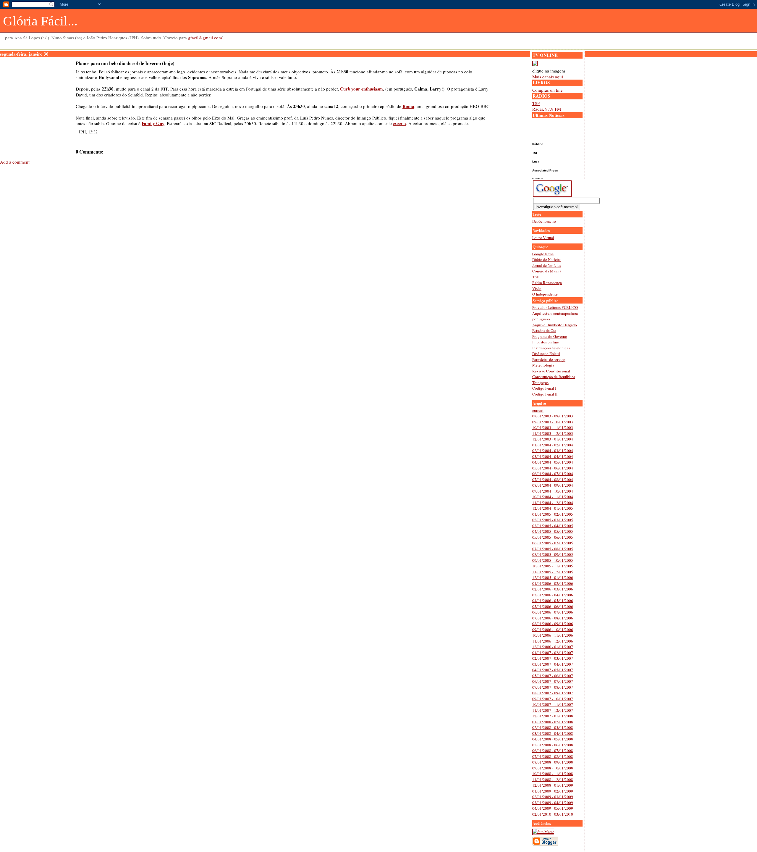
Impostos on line (545, 342)
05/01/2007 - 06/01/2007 (552, 675)
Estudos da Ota (544, 330)
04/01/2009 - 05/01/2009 (552, 808)
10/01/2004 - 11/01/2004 (552, 496)
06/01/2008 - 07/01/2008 (552, 750)
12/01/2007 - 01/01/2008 (552, 716)
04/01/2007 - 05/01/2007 (552, 669)
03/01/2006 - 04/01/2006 (552, 595)
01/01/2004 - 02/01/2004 (552, 445)
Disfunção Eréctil (546, 353)
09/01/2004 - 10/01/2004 (552, 491)
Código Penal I (544, 388)
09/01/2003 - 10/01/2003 (552, 422)
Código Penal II (544, 394)
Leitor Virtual (543, 237)
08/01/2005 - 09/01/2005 (552, 554)
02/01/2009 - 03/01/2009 (552, 796)
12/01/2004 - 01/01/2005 (552, 508)
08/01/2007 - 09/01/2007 (552, 693)
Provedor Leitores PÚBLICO (555, 307)
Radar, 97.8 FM (546, 109)
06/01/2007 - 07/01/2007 (552, 681)
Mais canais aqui (547, 77)
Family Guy (153, 123)
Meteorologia (543, 365)
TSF (536, 103)
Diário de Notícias (546, 259)
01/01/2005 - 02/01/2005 (552, 514)
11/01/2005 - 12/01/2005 (552, 572)
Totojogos (540, 382)
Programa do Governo (549, 336)
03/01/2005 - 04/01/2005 (552, 525)
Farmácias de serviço (548, 359)
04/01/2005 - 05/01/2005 (552, 531)
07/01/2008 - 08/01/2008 (552, 756)
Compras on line (547, 90)
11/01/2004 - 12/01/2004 (552, 502)
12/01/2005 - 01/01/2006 (552, 577)
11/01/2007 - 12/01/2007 (552, 710)
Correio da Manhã (546, 271)
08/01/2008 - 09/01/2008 (552, 762)
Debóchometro (544, 221)
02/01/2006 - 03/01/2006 (552, 589)
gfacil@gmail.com (205, 38)
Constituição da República (553, 376)
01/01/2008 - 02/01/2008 (552, 721)
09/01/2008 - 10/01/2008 (552, 768)
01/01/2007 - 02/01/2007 (552, 652)
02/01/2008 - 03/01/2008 (552, 727)
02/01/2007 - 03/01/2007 (552, 658)
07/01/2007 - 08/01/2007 (552, 687)
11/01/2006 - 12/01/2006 (552, 641)
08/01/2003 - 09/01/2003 (552, 416)
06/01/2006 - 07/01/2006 (552, 612)
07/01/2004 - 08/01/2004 (552, 479)
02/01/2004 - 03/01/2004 (552, 450)
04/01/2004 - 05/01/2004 (552, 462)
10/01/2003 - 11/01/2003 (552, 427)
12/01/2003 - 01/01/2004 (552, 439)
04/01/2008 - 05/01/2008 (552, 739)
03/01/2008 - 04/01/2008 (552, 733)
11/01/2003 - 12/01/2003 (552, 433)
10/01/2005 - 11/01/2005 (552, 566)
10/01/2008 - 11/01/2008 (552, 773)
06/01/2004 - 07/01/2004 (552, 473)
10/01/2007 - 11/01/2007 (552, 704)
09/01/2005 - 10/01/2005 (552, 560)
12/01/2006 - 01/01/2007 (552, 646)
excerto (399, 123)
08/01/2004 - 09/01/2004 (552, 485)
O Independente (545, 294)
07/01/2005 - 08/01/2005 (552, 548)
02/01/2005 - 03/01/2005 (552, 519)
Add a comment (15, 162)
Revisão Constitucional (551, 371)
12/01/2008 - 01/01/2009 (552, 785)
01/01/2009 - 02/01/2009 (552, 791)
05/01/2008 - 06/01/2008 (552, 745)
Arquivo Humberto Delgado (554, 324)
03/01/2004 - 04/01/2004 (552, 456)
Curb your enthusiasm (361, 88)
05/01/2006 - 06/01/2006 (552, 606)
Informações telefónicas (551, 348)
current (538, 410)
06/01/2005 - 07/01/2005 (552, 543)
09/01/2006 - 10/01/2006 (552, 629)
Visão (536, 288)
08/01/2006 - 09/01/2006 (552, 623)
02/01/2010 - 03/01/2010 (552, 814)
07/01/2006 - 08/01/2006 (552, 618)
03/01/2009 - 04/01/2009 (552, 802)
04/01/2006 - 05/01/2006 (552, 600)
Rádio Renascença (547, 282)
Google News (543, 253)
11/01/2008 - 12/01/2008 (552, 779)
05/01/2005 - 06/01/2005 (552, 537)
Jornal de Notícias (546, 265)
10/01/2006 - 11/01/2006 (552, 635)
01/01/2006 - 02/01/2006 (552, 583)
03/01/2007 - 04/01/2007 (552, 664)
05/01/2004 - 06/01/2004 (552, 468)
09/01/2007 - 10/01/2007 (552, 698)
